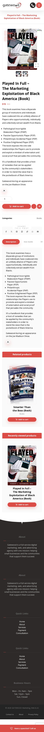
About (22, 624)
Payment (22, 630)
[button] (39, 5)
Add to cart (18, 206)
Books (39, 218)
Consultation (22, 633)
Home (22, 621)
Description (11, 242)
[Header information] (33, 5)
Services (22, 627)
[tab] (11, 241)
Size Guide (28, 242)
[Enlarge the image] (37, 65)
